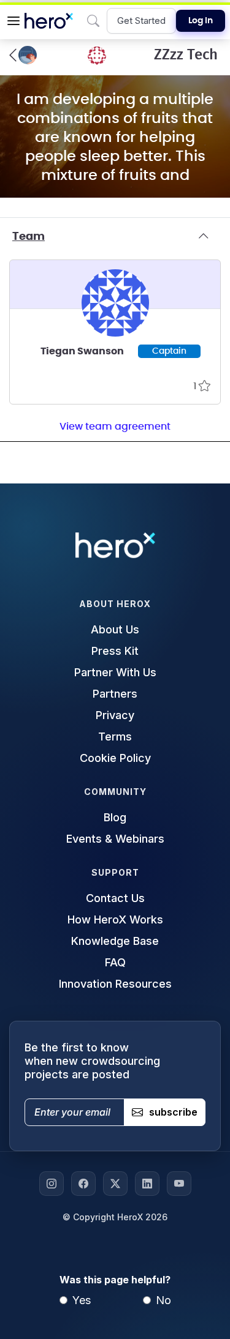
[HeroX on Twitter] (115, 1183)
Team (28, 236)
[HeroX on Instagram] (51, 1183)
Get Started (141, 20)
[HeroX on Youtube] (179, 1183)
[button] (13, 21)
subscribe (173, 1112)
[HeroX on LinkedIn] (147, 1183)
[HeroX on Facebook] (83, 1183)
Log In (200, 21)
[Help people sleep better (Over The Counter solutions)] (23, 55)
